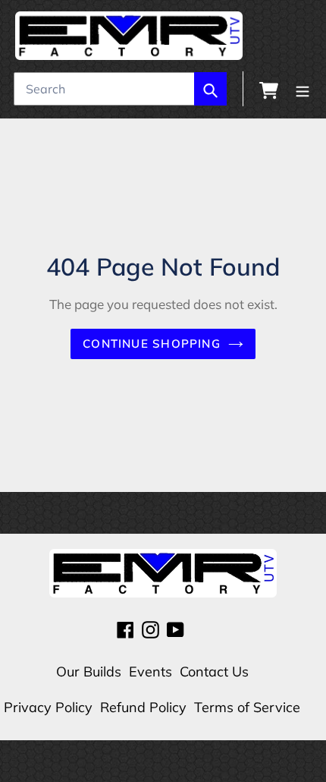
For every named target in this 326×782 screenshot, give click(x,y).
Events (150, 671)
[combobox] (120, 89)
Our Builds (88, 671)
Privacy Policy (48, 707)
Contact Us (214, 671)
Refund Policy (143, 707)
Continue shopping (152, 343)
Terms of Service (247, 707)
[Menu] (302, 89)
